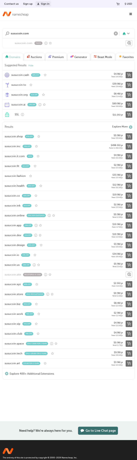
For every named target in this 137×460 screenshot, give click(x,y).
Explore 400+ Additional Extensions (32, 373)
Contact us (11, 3)
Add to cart (129, 75)
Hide (30, 65)
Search (7, 33)
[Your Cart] (118, 4)
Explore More (120, 126)
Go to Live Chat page (101, 431)
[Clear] (116, 33)
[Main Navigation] (130, 14)
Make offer (129, 43)
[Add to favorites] (50, 43)
